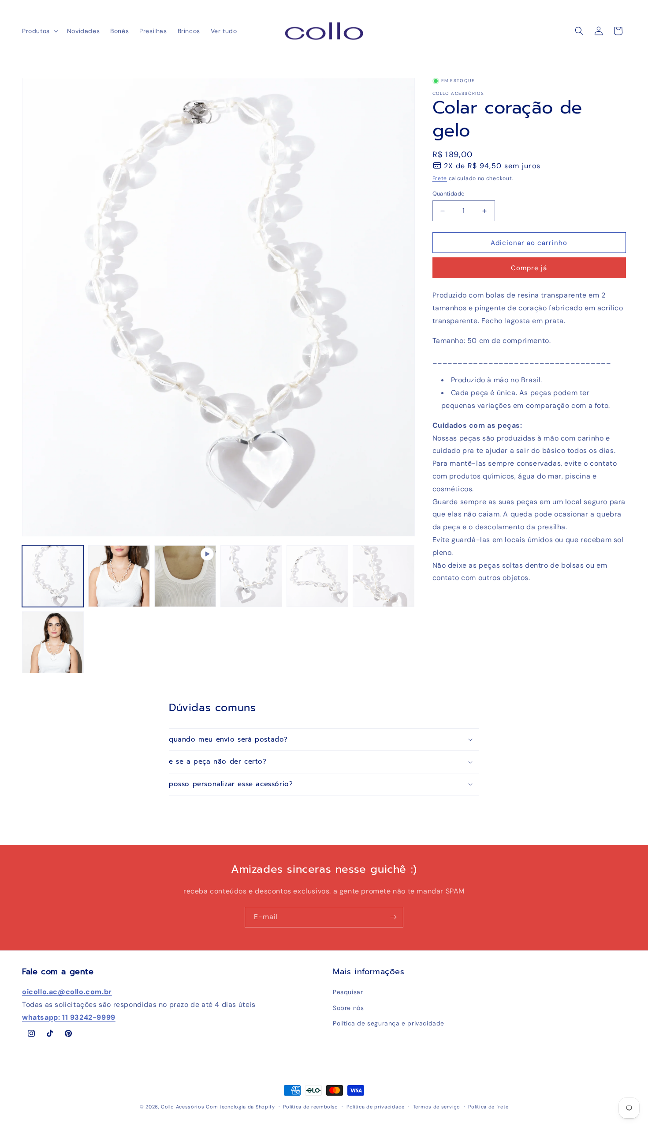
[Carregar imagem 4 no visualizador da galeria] (317, 576)
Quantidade (448, 193)
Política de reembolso (310, 1107)
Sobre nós (348, 1008)
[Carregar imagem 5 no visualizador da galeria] (383, 576)
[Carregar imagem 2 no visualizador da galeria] (119, 576)
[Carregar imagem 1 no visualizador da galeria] (53, 576)
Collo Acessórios (182, 1107)
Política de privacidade (375, 1107)
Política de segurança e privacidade (388, 1023)
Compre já (529, 268)
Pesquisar (348, 992)
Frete (439, 178)
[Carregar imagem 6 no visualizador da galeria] (53, 642)
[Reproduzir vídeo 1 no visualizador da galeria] (185, 576)
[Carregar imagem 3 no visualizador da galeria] (251, 576)
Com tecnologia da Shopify (240, 1107)
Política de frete (488, 1107)
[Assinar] (393, 917)
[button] (39, 31)
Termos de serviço (436, 1107)
